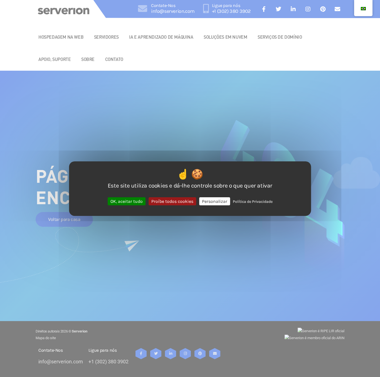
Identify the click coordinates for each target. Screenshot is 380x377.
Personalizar (214, 201)
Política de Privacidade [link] (253, 201)
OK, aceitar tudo (126, 201)
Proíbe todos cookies (172, 201)
